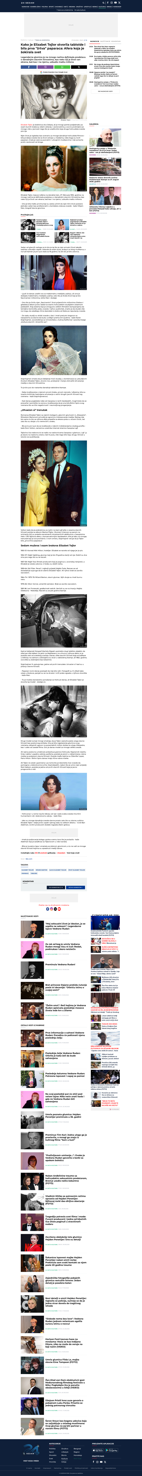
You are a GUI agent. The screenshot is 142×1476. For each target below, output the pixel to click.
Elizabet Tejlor (26, 125)
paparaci (25, 873)
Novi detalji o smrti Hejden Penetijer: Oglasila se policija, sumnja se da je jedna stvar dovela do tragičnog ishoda (66, 1302)
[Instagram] (111, 2)
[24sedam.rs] (27, 3)
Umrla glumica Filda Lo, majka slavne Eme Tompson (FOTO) (62, 1361)
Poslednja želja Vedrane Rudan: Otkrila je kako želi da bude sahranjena (62, 1056)
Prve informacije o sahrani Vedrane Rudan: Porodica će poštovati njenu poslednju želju (65, 1035)
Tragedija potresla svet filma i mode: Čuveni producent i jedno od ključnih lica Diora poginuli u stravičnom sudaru (65, 1220)
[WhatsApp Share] (62, 67)
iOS (36, 853)
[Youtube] (59, 909)
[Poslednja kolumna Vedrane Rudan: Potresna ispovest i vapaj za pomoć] (32, 1079)
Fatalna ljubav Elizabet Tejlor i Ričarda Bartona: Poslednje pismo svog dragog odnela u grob (44, 222)
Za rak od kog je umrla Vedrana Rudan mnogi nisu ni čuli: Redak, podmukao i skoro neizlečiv (63, 947)
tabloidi (34, 873)
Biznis (94, 7)
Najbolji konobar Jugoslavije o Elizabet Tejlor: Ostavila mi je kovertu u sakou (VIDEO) (78, 222)
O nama (29, 1468)
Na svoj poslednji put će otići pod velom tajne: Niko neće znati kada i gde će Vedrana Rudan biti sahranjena (64, 1098)
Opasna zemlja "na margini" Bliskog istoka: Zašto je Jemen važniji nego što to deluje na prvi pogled (106, 75)
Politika (45, 7)
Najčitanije (105, 41)
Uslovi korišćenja (96, 1468)
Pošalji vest (68, 1468)
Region (77, 1452)
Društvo (79, 7)
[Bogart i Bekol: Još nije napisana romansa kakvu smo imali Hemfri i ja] (62, 237)
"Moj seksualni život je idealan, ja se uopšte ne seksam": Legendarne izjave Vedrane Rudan (65, 926)
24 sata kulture (79, 10)
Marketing (57, 1468)
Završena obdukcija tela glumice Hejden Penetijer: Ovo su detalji (63, 1238)
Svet (65, 7)
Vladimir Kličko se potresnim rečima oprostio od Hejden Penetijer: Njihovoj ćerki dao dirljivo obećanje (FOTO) (65, 1200)
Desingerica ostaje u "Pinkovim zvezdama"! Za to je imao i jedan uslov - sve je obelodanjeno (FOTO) (107, 84)
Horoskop (117, 7)
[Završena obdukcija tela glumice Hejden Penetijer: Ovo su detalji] (32, 1242)
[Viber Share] (45, 67)
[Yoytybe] (115, 2)
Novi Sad (77, 1458)
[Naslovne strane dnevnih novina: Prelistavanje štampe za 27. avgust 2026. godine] (105, 167)
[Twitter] (119, 2)
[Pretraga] (103, 3)
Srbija (109, 7)
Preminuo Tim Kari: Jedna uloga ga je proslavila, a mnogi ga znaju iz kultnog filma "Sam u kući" (66, 1137)
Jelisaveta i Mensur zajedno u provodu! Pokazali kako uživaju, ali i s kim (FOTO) (105, 209)
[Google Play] (111, 1450)
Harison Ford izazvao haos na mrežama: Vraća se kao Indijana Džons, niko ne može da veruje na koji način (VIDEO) (63, 1343)
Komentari (116, 41)
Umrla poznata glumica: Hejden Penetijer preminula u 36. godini (63, 1115)
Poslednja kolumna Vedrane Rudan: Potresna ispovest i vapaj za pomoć (65, 1074)
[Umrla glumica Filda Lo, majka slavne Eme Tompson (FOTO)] (32, 1365)
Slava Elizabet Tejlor (57, 870)
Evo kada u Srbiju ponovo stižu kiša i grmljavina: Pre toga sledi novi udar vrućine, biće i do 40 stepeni (107, 58)
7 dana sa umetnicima (65, 10)
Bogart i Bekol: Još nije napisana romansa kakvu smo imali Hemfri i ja (77, 235)
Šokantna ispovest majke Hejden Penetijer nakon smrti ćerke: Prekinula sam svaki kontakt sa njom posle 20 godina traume (65, 1261)
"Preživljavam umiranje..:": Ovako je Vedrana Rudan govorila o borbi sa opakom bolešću (65, 1158)
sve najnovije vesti (105, 91)
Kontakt (37, 1468)
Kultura (102, 7)
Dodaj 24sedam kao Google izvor (55, 72)
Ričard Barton (41, 870)
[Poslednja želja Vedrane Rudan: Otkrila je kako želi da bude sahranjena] (32, 1059)
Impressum (47, 1468)
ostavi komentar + (75, 887)
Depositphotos (110, 1468)
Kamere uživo (35, 7)
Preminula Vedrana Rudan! (60, 964)
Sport (51, 7)
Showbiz (58, 7)
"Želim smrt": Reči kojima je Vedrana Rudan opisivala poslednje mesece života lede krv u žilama (65, 1008)
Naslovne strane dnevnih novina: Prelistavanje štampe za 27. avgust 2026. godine (104, 180)
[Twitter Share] (79, 67)
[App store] (98, 1450)
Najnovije (25, 7)
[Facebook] (107, 2)
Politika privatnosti (81, 1468)
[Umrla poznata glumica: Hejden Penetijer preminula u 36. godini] (32, 1120)
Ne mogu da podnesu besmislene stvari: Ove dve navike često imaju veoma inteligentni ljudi (107, 66)
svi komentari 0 (56, 887)
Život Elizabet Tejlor (76, 870)
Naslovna (24, 40)
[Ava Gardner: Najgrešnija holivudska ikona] (28, 237)
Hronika (72, 7)
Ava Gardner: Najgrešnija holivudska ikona (42, 234)
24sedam (61, 853)
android (43, 853)
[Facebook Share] (29, 67)
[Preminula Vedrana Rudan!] (32, 970)
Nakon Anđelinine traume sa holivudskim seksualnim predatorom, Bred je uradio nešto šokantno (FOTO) (66, 1180)
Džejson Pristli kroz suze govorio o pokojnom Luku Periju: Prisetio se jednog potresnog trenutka (64, 1403)
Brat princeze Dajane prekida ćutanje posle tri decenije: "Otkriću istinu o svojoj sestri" (66, 987)
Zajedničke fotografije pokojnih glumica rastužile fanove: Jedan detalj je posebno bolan (63, 1280)
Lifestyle (87, 7)
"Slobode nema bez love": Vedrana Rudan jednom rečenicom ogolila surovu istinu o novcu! (64, 1321)
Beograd (77, 1449)
